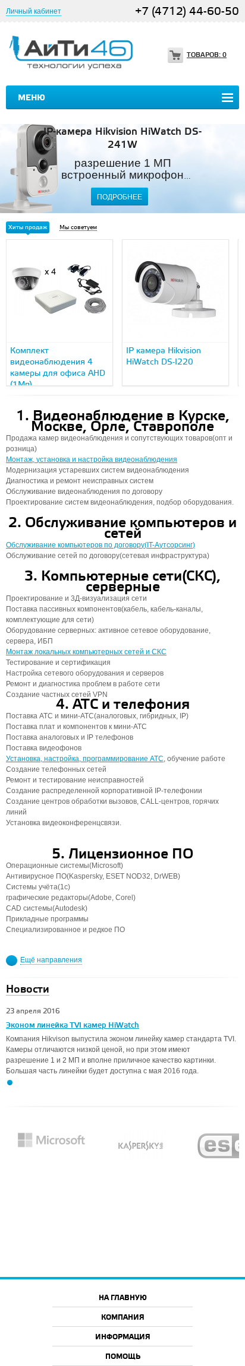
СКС (159, 652)
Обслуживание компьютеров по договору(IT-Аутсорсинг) (100, 545)
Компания (123, 1317)
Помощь (122, 1356)
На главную (123, 1298)
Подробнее (119, 197)
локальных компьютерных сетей (89, 652)
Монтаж (20, 652)
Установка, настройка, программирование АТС (85, 759)
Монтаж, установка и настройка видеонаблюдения (91, 459)
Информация (122, 1337)
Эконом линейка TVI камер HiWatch (72, 1025)
